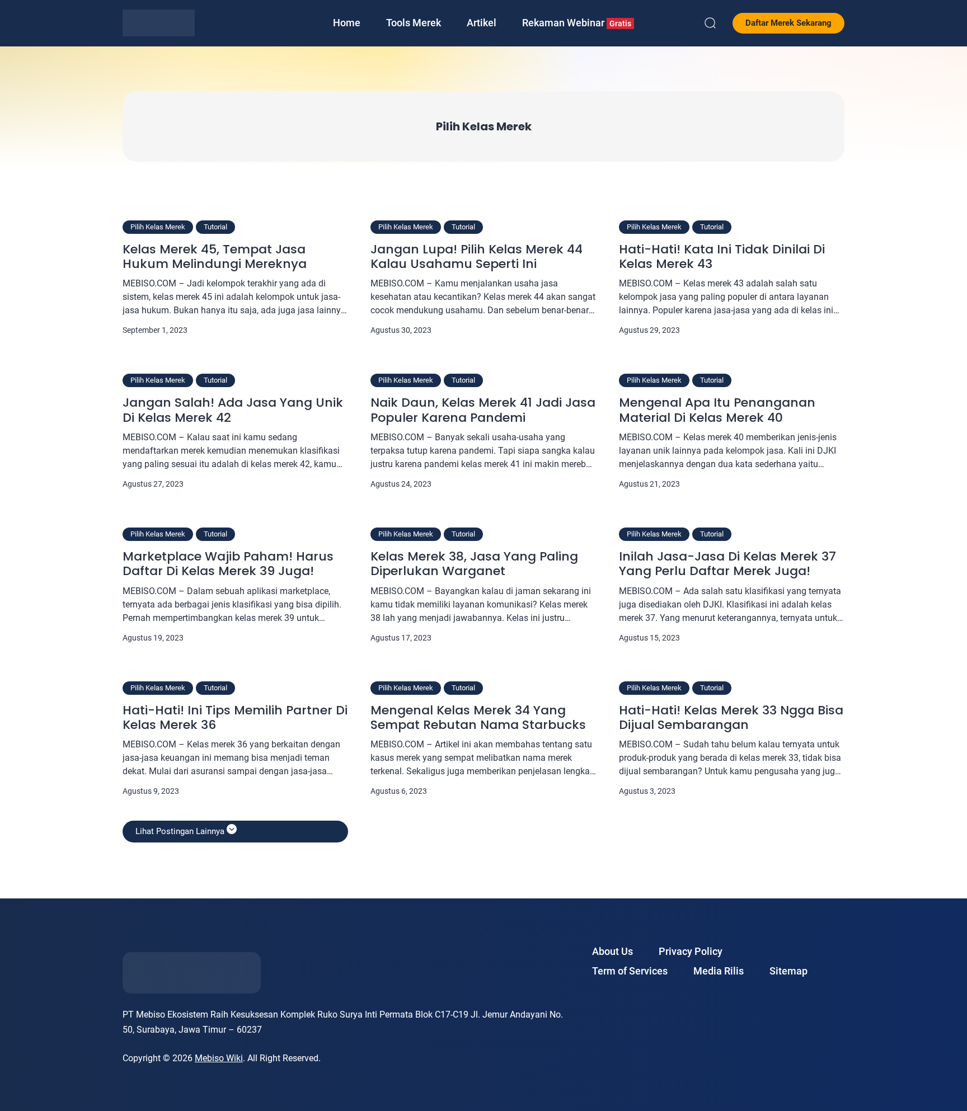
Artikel (481, 23)
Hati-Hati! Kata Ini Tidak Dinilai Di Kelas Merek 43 (722, 257)
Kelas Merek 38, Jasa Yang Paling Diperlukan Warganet (474, 564)
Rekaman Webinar (576, 23)
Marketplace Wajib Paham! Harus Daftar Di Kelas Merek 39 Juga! (228, 564)
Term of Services (630, 971)
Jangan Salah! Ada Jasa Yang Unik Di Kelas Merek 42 (233, 410)
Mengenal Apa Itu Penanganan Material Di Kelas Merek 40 (717, 410)
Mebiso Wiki (219, 1058)
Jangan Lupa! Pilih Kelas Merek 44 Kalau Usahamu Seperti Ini (476, 257)
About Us (612, 951)
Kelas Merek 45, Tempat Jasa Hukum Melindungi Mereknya (215, 257)
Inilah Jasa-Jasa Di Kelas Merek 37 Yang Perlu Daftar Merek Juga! (727, 564)
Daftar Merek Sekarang (788, 23)
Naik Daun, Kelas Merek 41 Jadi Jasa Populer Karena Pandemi (482, 410)
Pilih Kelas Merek (157, 227)
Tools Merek (413, 23)
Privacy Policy (690, 951)
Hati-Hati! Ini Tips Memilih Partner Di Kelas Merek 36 (235, 718)
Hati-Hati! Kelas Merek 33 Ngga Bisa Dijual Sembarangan (731, 718)
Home (346, 23)
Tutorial (215, 227)
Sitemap (788, 971)
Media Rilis (718, 971)
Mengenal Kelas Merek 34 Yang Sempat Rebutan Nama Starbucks (478, 718)
